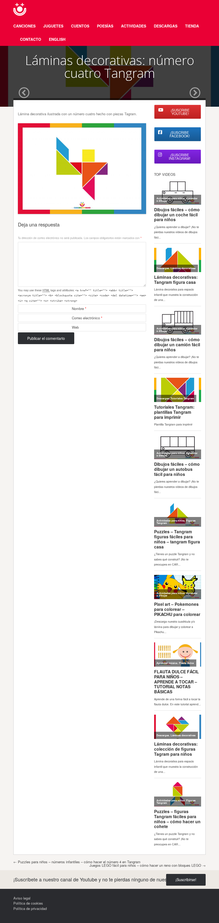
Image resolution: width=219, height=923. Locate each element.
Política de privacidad (30, 908)
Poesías (105, 26)
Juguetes (53, 26)
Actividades (133, 26)
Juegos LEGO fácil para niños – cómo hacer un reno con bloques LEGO (147, 865)
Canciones (24, 26)
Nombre (79, 308)
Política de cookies (28, 903)
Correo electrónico (87, 318)
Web (75, 327)
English (57, 39)
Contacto (30, 39)
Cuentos (80, 26)
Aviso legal (21, 898)
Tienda (192, 26)
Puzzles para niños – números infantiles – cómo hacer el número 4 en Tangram (76, 861)
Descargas (165, 26)
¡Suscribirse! (185, 879)
